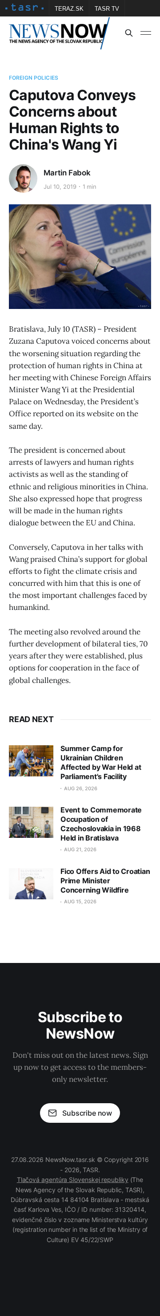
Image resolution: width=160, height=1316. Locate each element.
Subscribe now (87, 1113)
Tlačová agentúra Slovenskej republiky (72, 1179)
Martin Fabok (67, 172)
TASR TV (107, 8)
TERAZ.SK (69, 8)
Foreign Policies (33, 77)
